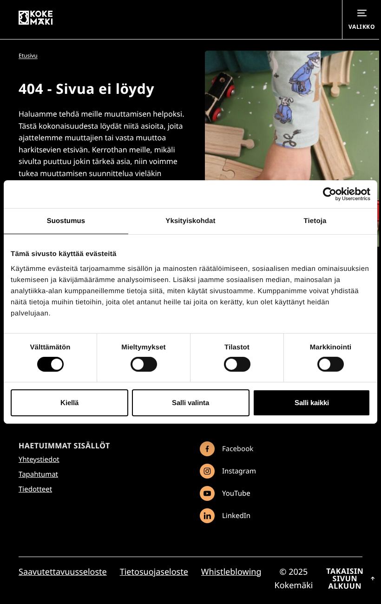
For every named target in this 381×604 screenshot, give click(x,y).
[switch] (144, 364)
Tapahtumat (38, 474)
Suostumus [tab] (66, 221)
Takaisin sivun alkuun (344, 578)
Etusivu (28, 55)
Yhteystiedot (39, 459)
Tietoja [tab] (315, 221)
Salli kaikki (312, 403)
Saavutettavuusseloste (63, 572)
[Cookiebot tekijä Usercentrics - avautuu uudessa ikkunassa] (329, 194)
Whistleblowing (231, 572)
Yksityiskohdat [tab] (190, 221)
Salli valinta (190, 403)
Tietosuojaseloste (154, 572)
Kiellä (69, 403)
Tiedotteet (35, 489)
